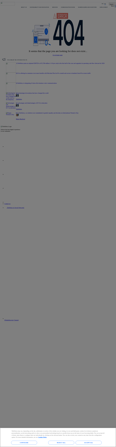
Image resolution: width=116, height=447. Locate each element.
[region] (58, 437)
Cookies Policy (42, 437)
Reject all (61, 442)
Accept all (88, 442)
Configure (24, 442)
